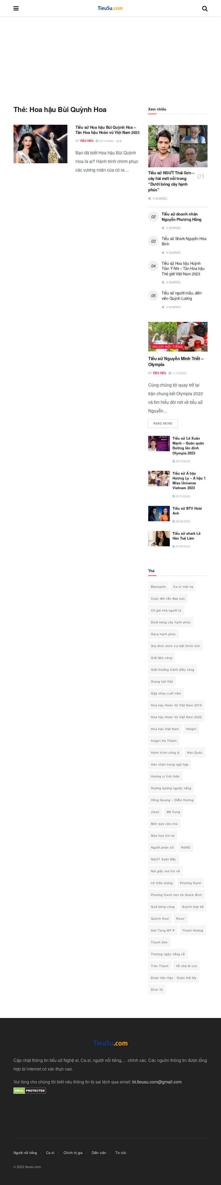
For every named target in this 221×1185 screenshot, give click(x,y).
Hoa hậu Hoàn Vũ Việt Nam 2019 (176, 705)
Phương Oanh (190, 883)
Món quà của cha (164, 823)
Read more (165, 423)
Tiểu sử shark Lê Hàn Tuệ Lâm (186, 536)
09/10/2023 (182, 461)
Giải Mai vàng (161, 657)
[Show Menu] (16, 8)
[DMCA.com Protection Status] (29, 1090)
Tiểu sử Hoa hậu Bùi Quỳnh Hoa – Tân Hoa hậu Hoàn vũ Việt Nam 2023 (107, 129)
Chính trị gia (73, 1152)
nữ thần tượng (162, 883)
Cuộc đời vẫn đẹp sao (168, 598)
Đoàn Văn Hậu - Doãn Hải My (174, 977)
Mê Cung (173, 811)
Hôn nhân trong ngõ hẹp (169, 764)
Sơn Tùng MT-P (163, 930)
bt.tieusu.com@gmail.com (157, 1082)
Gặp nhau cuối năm (166, 693)
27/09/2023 (182, 546)
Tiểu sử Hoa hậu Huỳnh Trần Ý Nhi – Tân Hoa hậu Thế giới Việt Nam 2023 (183, 268)
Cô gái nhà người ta (166, 610)
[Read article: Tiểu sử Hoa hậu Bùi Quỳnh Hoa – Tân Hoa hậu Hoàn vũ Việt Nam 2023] (40, 144)
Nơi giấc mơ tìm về (165, 871)
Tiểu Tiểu (86, 141)
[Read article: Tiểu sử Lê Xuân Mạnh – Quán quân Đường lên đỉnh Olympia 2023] (159, 443)
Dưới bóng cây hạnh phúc (171, 622)
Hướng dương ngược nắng (171, 788)
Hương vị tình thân (165, 776)
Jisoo (155, 811)
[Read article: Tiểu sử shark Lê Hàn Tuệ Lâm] (159, 538)
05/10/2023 (182, 496)
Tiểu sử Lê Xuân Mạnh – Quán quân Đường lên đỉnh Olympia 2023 (188, 446)
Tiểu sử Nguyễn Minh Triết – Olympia (175, 361)
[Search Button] (205, 8)
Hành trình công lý (165, 752)
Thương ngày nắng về (168, 954)
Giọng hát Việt (162, 681)
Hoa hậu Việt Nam (165, 729)
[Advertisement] (110, 56)
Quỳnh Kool (160, 918)
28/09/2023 (182, 521)
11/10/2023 (179, 373)
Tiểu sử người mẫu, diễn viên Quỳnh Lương (182, 295)
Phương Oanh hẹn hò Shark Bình (176, 894)
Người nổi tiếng (168, 346)
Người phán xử (162, 847)
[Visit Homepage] (110, 8)
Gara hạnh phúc (163, 634)
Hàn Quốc (195, 752)
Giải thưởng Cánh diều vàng (172, 669)
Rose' (180, 918)
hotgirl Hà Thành (164, 740)
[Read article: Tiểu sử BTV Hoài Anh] (159, 513)
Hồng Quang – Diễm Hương (172, 800)
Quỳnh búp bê (193, 906)
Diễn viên (99, 1152)
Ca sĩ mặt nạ (183, 586)
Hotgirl (191, 729)
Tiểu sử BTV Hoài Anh (187, 511)
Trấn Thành (160, 966)
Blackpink (158, 586)
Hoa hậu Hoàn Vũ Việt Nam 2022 (176, 717)
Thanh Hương (192, 930)
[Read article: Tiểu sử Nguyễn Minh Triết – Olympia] (178, 337)
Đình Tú (157, 989)
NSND (186, 847)
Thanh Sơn (159, 942)
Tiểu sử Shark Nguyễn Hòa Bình (184, 241)
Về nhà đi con (186, 966)
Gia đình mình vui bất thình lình (175, 646)
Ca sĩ (50, 1152)
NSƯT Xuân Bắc (163, 859)
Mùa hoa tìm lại (163, 835)
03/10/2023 (106, 141)
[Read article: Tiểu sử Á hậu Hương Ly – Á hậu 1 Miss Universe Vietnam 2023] (159, 478)
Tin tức (120, 1152)
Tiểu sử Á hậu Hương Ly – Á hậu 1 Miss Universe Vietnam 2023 (189, 481)
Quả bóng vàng (163, 906)
